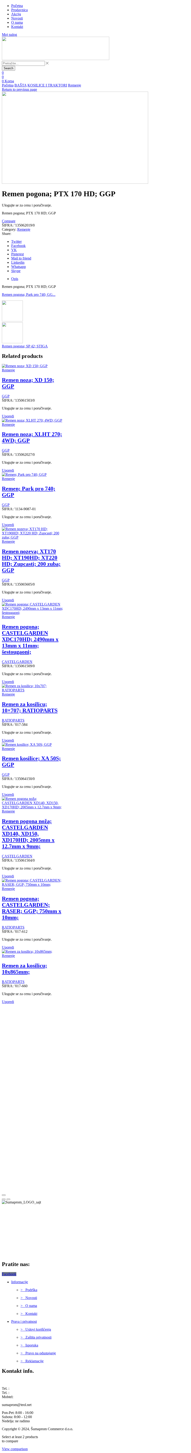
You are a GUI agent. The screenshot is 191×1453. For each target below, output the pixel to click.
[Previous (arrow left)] (4, 1199)
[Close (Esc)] (4, 1195)
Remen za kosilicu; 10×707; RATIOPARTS (30, 707)
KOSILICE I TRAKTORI (47, 85)
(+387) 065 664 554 (29, 1397)
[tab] (14, 279)
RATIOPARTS (13, 720)
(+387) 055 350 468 (25, 1388)
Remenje (74, 85)
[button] (3, 73)
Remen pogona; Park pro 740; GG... (28, 295)
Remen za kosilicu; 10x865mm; (24, 969)
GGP (6, 396)
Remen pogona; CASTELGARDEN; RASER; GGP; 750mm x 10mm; (31, 908)
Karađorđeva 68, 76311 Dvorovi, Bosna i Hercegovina (42, 1381)
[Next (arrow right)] (8, 1199)
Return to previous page (19, 89)
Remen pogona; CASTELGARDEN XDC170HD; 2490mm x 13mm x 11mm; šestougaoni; (30, 639)
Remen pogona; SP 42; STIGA (25, 346)
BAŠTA (20, 85)
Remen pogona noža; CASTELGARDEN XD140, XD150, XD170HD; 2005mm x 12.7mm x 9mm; (28, 833)
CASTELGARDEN (17, 662)
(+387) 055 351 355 (25, 1393)
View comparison (15, 1449)
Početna (8, 85)
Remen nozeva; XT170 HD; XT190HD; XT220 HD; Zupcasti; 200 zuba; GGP (31, 560)
